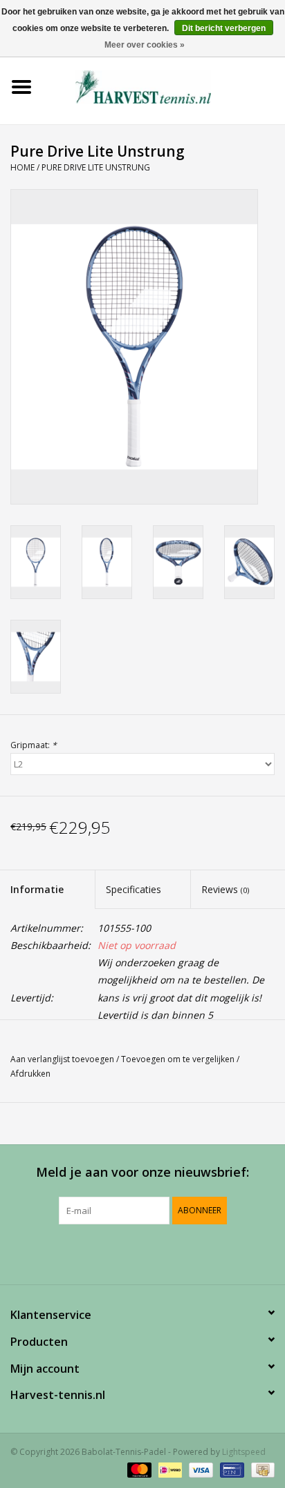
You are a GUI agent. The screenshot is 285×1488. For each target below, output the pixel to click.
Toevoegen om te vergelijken (179, 1059)
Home (22, 167)
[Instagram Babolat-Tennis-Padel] (180, 1253)
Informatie (37, 889)
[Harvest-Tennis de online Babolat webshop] (164, 85)
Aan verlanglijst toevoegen (62, 1059)
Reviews (225, 889)
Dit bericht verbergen (224, 28)
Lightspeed (244, 1452)
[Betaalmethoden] (138, 1469)
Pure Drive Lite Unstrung (96, 167)
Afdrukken (30, 1073)
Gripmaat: (33, 745)
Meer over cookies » (144, 45)
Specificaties (133, 889)
